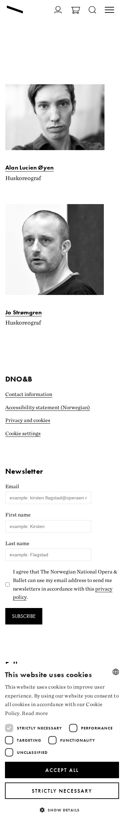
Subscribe (24, 616)
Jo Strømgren (23, 312)
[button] (62, 809)
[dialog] (62, 742)
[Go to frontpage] (15, 10)
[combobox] (115, 672)
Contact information (28, 394)
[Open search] (92, 10)
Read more (35, 713)
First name (18, 515)
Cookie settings (23, 433)
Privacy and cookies (27, 420)
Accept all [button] (62, 770)
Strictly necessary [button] (62, 790)
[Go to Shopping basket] (75, 11)
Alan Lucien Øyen (29, 167)
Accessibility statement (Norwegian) (47, 407)
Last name (17, 543)
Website (9, 465)
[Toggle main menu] (109, 10)
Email (12, 486)
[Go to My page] (58, 9)
